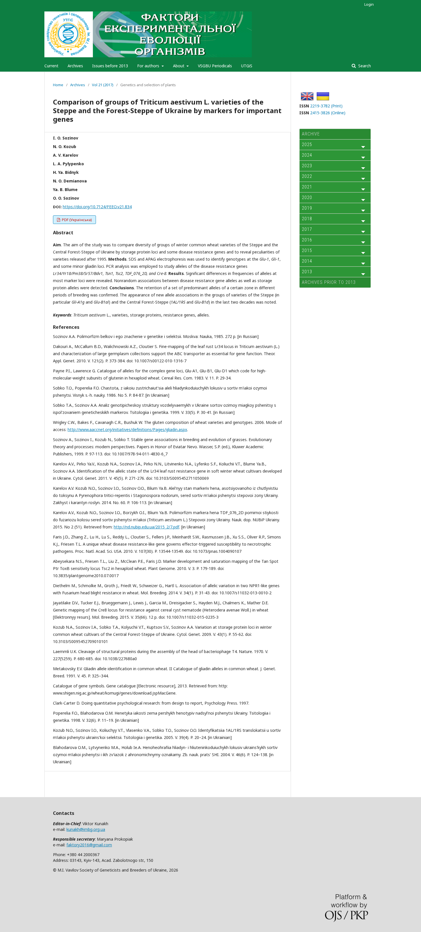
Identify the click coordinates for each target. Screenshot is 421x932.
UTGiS (246, 65)
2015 (307, 250)
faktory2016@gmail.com (89, 845)
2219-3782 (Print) (326, 106)
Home (58, 84)
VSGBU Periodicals (215, 65)
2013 (307, 271)
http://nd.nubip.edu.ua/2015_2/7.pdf (146, 527)
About (179, 65)
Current (51, 65)
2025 (307, 144)
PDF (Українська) (76, 219)
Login (369, 4)
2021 (307, 187)
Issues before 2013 (110, 65)
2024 (307, 155)
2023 (307, 165)
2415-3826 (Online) (327, 112)
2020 (307, 197)
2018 (307, 218)
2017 (307, 229)
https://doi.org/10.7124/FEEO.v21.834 (97, 206)
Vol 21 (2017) (102, 84)
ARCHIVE (311, 134)
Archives (75, 65)
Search (364, 65)
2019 (307, 208)
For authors (148, 65)
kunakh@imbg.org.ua (85, 829)
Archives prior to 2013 (329, 282)
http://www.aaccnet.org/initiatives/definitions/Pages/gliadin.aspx (127, 429)
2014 (307, 261)
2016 (307, 240)
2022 (307, 176)
